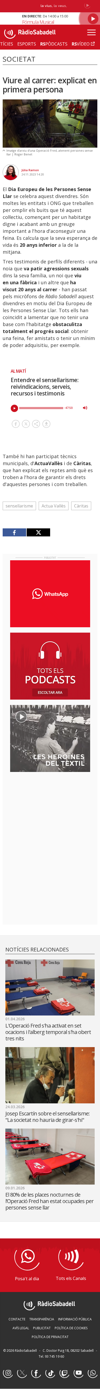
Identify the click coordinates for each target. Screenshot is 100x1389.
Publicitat (42, 1328)
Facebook (36, 1373)
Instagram (7, 1373)
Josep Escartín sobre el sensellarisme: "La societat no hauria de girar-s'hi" (47, 1116)
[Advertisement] (50, 810)
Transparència (41, 1319)
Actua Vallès (54, 506)
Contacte (17, 1319)
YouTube (78, 1373)
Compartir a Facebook (16, 424)
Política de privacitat (50, 1337)
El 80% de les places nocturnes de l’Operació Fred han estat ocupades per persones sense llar (49, 1201)
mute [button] (85, 407)
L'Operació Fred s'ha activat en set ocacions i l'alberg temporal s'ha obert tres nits (48, 1032)
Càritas (81, 506)
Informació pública (75, 1319)
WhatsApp (92, 1373)
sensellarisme (19, 506)
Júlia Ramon (30, 170)
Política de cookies (71, 1328)
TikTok (50, 1373)
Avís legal (21, 1328)
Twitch (64, 1373)
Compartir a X (26, 424)
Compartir (36, 424)
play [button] (14, 408)
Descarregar (46, 424)
